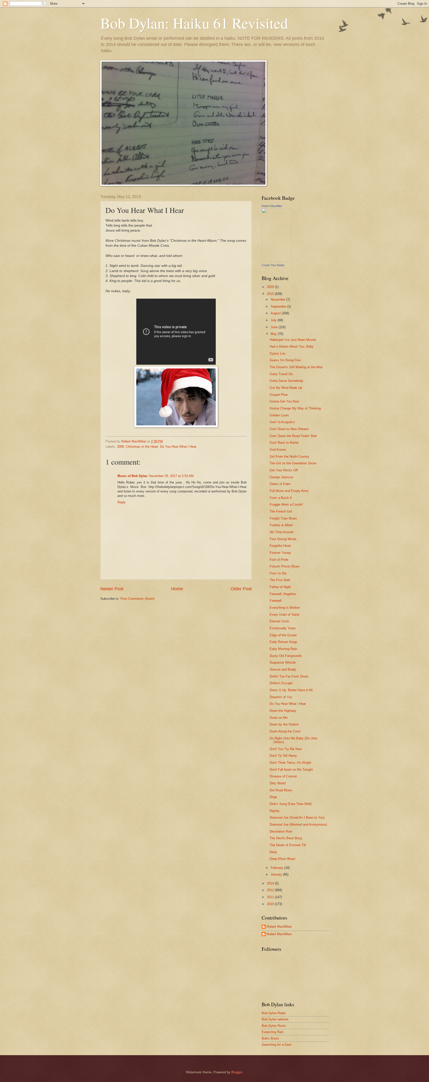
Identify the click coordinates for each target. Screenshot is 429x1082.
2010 (271, 904)
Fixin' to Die (278, 573)
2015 (271, 294)
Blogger (236, 1072)
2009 (120, 446)
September (279, 306)
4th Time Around (281, 532)
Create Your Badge (273, 265)
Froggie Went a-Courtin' (286, 504)
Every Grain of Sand (284, 614)
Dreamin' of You (281, 697)
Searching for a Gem (276, 1044)
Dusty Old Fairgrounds (286, 656)
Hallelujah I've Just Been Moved (293, 340)
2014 (271, 883)
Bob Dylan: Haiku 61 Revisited (194, 23)
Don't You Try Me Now (286, 749)
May (274, 334)
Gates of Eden (280, 484)
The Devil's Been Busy (286, 838)
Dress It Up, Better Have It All (291, 690)
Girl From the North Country (289, 456)
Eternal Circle (279, 621)
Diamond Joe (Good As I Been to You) (297, 817)
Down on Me (278, 718)
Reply (121, 502)
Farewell (276, 600)
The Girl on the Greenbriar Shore (293, 463)
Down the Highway (283, 711)
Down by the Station (284, 724)
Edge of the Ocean (283, 635)
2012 (271, 890)
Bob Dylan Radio (274, 1013)
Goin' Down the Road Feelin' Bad (293, 436)
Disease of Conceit (283, 776)
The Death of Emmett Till (288, 845)
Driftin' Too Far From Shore (289, 676)
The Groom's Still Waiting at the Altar (296, 367)
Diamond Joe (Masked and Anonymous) (298, 824)
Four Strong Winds (283, 539)
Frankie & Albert (281, 525)
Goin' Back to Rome (284, 442)
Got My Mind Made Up (286, 388)
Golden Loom (279, 415)
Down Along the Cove (285, 731)
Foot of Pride (279, 559)
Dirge (273, 797)
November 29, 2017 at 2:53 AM (171, 476)
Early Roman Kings (283, 642)
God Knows (278, 449)
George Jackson (281, 477)
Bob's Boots (270, 1038)
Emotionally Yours (283, 628)
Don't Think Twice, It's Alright (290, 762)
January (277, 874)
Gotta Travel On (281, 374)
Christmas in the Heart (142, 446)
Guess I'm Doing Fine (285, 360)
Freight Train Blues (283, 518)
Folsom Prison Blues (285, 566)
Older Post (241, 588)
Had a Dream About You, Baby (292, 346)
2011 (271, 897)
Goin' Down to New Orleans (289, 429)
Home (177, 588)
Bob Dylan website (275, 1019)
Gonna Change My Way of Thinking (295, 408)
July (274, 320)
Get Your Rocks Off (284, 470)
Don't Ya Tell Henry (283, 756)
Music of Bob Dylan (132, 476)
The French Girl (281, 511)
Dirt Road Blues (281, 790)
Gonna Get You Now (284, 401)
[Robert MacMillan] (276, 260)
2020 (271, 287)
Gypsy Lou (277, 353)
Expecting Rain (273, 1032)
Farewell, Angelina (283, 594)
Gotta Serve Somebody (286, 381)
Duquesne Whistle (283, 662)
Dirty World (278, 783)
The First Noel (280, 580)
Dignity (275, 811)
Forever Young (280, 553)
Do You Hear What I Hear (178, 446)
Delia (273, 852)
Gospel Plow (279, 395)
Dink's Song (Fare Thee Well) (291, 804)
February (277, 868)
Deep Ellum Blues (282, 859)
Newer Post (111, 588)
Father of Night (280, 587)
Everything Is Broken (285, 607)
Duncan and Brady (283, 669)
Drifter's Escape (281, 683)
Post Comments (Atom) (137, 599)
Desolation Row (281, 831)
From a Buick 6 (281, 498)
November (278, 299)
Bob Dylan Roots (274, 1026)
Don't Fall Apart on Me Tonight (291, 769)
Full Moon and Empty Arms (289, 491)
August (276, 313)
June (275, 327)
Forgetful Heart (280, 546)
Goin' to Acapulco (282, 422)
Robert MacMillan (272, 205)
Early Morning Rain (283, 649)
